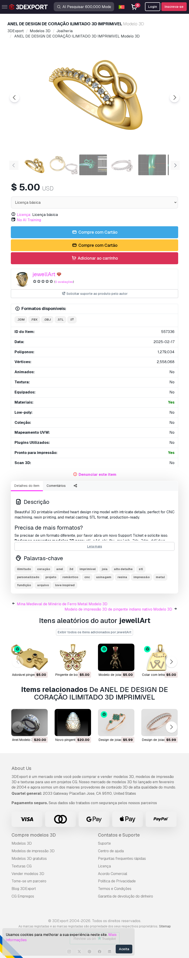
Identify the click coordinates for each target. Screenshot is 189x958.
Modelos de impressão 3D (33, 851)
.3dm (21, 319)
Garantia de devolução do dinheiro (125, 896)
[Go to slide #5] (152, 165)
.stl (60, 319)
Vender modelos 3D (28, 873)
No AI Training (29, 220)
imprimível (88, 569)
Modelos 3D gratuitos (29, 858)
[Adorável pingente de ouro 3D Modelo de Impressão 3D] (29, 657)
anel (59, 569)
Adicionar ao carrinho (97, 258)
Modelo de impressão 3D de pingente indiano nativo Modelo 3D (118, 609)
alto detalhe (123, 569)
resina (122, 577)
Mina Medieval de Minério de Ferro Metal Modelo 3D (62, 604)
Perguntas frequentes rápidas (122, 858)
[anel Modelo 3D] (29, 722)
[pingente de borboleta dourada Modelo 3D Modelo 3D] (73, 657)
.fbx (34, 319)
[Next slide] (174, 97)
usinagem (103, 577)
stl (141, 569)
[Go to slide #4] (122, 165)
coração (43, 569)
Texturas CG (22, 866)
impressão (141, 577)
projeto (50, 577)
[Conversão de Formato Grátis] (72, 319)
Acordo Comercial (112, 873)
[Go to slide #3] (93, 165)
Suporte (104, 843)
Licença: (24, 214)
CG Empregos (23, 896)
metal (160, 577)
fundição (24, 585)
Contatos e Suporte (119, 835)
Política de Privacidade (117, 881)
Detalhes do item (26, 486)
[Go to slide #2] (63, 165)
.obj (47, 319)
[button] (171, 662)
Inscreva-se (174, 7)
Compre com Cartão (97, 232)
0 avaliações (64, 282)
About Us (21, 768)
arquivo (43, 585)
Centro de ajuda (111, 851)
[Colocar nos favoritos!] (41, 664)
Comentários (56, 486)
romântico (70, 577)
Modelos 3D (22, 843)
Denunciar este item (97, 474)
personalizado (28, 577)
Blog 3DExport (24, 888)
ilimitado (24, 569)
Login (152, 7)
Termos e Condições (114, 888)
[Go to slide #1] (34, 165)
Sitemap (165, 926)
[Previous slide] (14, 97)
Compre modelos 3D (34, 835)
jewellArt (43, 274)
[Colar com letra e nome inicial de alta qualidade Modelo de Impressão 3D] (159, 657)
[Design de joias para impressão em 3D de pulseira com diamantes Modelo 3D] (116, 722)
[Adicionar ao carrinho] (31, 664)
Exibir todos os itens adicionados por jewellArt (94, 632)
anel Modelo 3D (23, 740)
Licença (104, 866)
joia (105, 569)
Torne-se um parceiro (29, 881)
